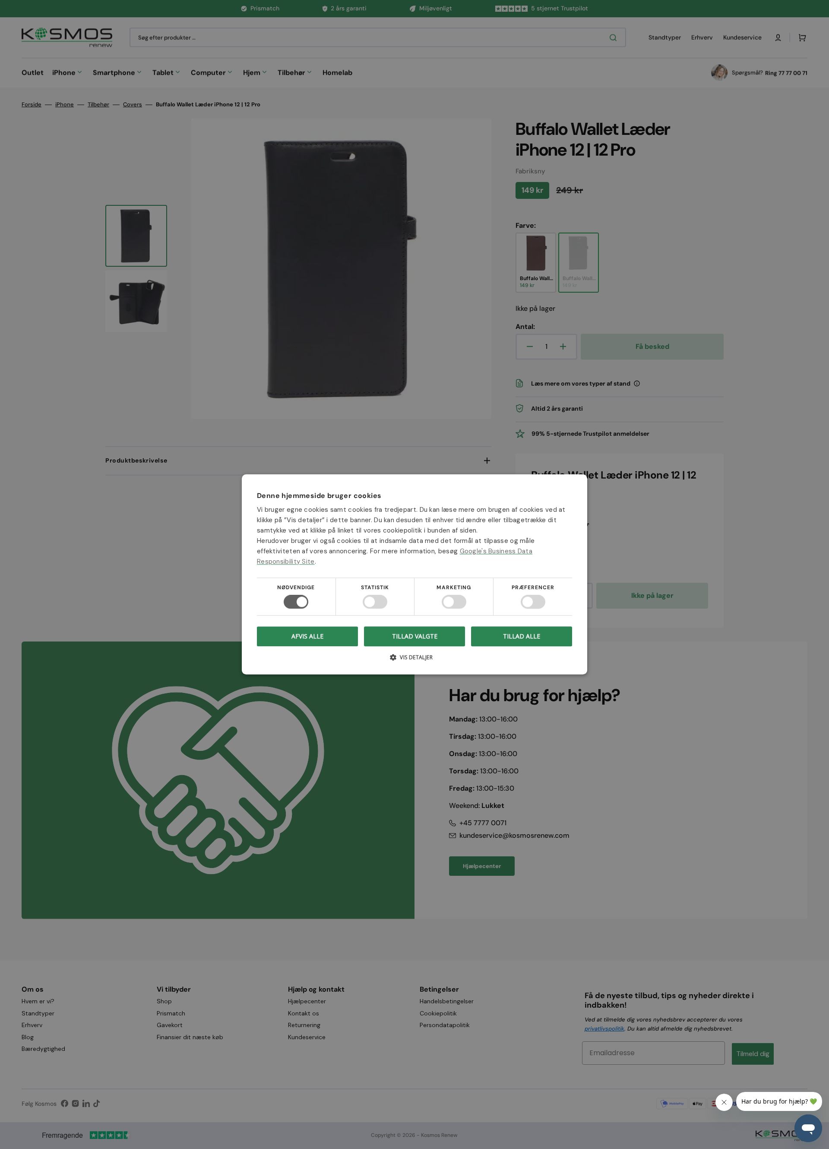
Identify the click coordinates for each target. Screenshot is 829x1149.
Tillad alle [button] (521, 636)
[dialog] (414, 574)
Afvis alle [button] (307, 636)
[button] (414, 660)
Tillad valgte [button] (414, 636)
